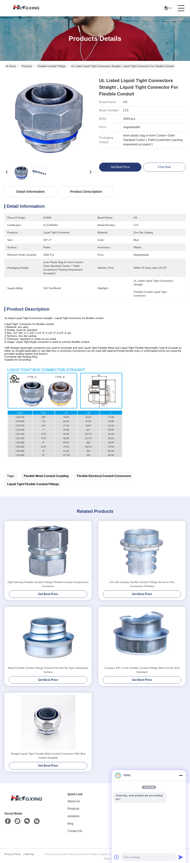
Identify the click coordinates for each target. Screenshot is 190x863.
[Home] (24, 802)
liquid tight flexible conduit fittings (33, 484)
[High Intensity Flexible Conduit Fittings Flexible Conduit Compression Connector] (48, 550)
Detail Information (30, 191)
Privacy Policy (12, 854)
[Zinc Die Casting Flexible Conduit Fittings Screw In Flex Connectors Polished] (142, 550)
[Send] (181, 857)
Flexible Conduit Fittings (51, 66)
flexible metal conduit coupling (46, 476)
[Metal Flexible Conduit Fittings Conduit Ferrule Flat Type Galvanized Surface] (48, 636)
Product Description (86, 191)
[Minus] (180, 775)
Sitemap (29, 854)
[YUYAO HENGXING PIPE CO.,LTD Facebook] (7, 821)
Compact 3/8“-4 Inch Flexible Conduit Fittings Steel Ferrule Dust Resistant (142, 669)
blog (70, 823)
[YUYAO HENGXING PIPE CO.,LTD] (24, 8)
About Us (74, 801)
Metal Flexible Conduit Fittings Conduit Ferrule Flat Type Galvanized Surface (48, 669)
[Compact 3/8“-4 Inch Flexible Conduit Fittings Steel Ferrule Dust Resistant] (142, 636)
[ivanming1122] (36, 821)
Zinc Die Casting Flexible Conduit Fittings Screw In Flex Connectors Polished (141, 584)
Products (27, 66)
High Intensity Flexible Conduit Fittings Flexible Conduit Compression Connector (48, 584)
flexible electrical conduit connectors (104, 476)
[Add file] (116, 857)
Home (12, 66)
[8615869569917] (17, 821)
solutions (73, 816)
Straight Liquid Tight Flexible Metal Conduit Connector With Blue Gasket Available (48, 755)
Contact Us (75, 831)
